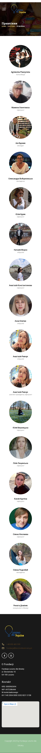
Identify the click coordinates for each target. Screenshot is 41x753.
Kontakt (6, 681)
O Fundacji (8, 664)
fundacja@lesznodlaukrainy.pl (19, 648)
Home (4, 26)
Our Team (11, 26)
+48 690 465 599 (13, 644)
